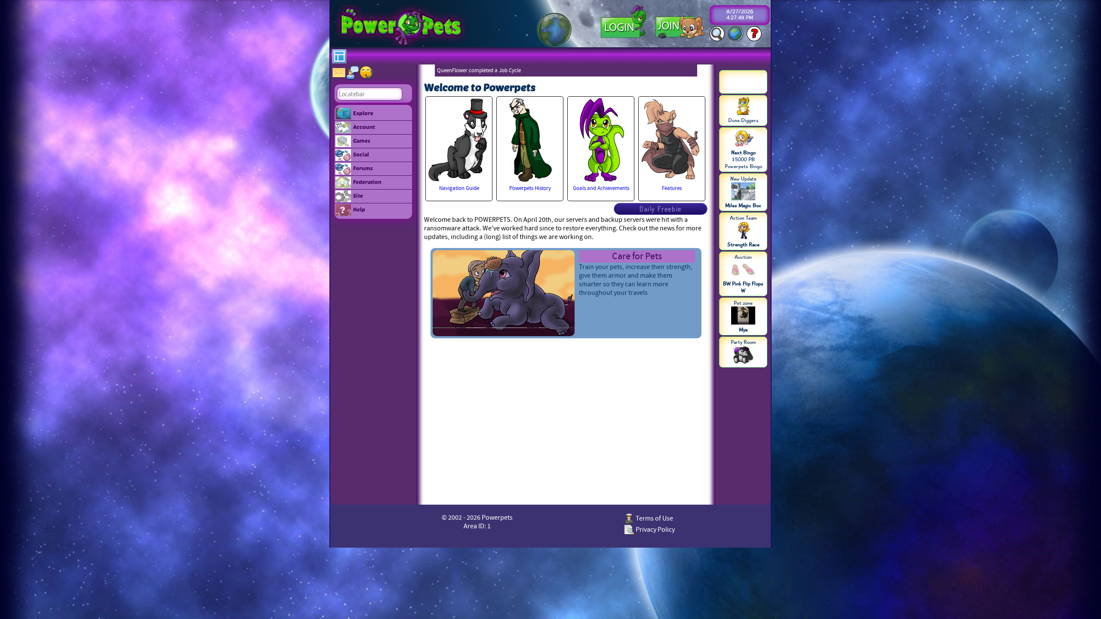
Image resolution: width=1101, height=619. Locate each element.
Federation (367, 181)
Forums (363, 168)
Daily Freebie (661, 209)
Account (364, 126)
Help (359, 209)
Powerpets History (530, 188)
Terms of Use (653, 518)
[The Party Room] (743, 355)
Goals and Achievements (601, 188)
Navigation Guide (459, 188)
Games (361, 140)
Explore (363, 113)
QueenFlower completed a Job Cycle (479, 70)
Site (358, 195)
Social (361, 154)
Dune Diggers (743, 120)
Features (672, 188)
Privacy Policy (654, 529)
